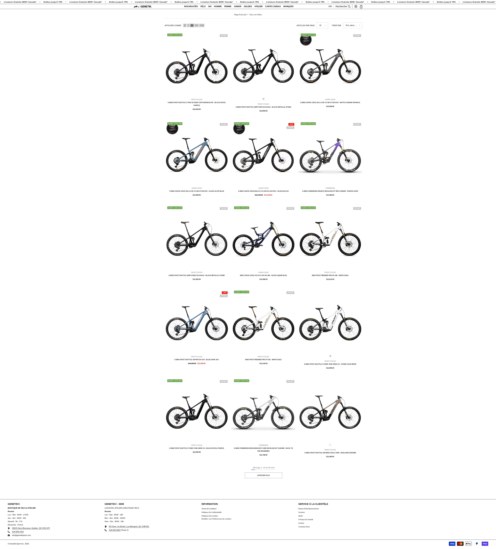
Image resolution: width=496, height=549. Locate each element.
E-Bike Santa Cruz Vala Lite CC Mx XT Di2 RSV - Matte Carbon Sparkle (330, 102)
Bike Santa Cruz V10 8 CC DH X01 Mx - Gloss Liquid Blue (263, 275)
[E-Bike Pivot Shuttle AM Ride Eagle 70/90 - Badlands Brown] (330, 410)
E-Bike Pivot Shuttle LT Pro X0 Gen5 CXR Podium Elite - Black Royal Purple (197, 104)
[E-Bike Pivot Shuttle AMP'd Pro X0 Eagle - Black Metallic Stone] (263, 64)
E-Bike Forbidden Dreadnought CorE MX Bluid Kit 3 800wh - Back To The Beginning (263, 449)
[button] (185, 25)
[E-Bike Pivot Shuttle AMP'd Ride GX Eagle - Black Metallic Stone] (197, 237)
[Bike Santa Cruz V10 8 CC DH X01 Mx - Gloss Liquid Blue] (263, 237)
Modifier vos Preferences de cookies (216, 519)
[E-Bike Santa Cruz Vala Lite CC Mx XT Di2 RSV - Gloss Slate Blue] (197, 153)
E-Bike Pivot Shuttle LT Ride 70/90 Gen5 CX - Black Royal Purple (196, 448)
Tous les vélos (255, 15)
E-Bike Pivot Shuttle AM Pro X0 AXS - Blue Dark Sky (197, 360)
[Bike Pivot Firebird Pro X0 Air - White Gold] (330, 237)
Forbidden (330, 188)
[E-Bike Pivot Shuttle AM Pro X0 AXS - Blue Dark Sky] (197, 321)
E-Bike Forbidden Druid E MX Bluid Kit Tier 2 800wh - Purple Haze (330, 191)
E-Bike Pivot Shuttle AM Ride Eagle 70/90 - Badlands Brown (330, 453)
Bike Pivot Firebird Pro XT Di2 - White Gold (263, 360)
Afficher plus (263, 475)
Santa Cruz (330, 99)
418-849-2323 (18, 532)
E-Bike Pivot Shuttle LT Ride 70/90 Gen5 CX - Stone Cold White (330, 364)
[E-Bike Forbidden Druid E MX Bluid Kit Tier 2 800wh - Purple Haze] (330, 153)
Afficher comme (173, 25)
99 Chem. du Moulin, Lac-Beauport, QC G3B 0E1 (129, 526)
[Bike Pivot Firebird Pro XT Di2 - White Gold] (263, 321)
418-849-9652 (115, 530)
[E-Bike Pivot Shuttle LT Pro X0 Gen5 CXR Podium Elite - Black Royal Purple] (197, 64)
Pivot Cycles (196, 99)
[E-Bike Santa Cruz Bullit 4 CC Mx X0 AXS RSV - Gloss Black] (263, 153)
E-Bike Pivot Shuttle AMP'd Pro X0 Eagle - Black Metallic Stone (263, 107)
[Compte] (356, 6)
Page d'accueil (240, 15)
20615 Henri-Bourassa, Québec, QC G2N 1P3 (31, 528)
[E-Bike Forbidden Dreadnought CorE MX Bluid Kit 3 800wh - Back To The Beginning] (263, 410)
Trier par (336, 25)
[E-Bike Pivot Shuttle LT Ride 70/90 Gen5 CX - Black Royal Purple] (197, 410)
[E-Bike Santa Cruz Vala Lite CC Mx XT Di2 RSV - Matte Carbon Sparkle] (330, 64)
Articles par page (306, 25)
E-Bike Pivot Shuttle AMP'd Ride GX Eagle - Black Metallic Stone (197, 275)
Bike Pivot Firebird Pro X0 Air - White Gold (330, 275)
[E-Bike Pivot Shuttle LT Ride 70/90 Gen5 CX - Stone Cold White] (330, 321)
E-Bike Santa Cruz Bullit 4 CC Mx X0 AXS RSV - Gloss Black (263, 191)
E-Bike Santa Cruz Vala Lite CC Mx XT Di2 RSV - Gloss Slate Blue (196, 191)
